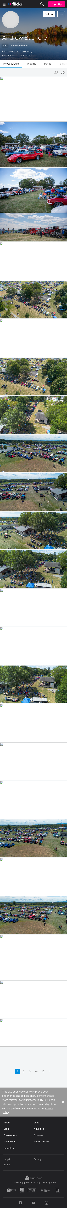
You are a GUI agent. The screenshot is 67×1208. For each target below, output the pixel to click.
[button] (58, 118)
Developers (10, 1135)
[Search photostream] (49, 72)
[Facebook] (20, 1203)
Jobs (36, 1122)
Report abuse (41, 1141)
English (8, 1148)
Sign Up (57, 4)
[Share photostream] (63, 72)
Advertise (39, 1128)
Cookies (38, 1135)
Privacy (37, 1159)
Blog (6, 1128)
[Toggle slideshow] (56, 72)
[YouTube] (33, 1203)
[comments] (64, 118)
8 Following (26, 51)
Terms (7, 1164)
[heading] (15, 4)
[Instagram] (46, 1203)
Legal (7, 1159)
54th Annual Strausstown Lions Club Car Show (27, 161)
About (7, 1122)
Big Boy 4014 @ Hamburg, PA (17, 116)
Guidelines (9, 1141)
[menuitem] (42, 4)
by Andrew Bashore (9, 119)
